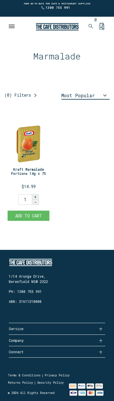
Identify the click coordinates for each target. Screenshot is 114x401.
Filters (17, 95)
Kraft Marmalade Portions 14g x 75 (28, 171)
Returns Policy (20, 383)
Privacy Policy (57, 375)
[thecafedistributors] (57, 26)
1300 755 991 (58, 7)
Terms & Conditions (24, 375)
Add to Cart (28, 216)
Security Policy (50, 383)
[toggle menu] (12, 26)
